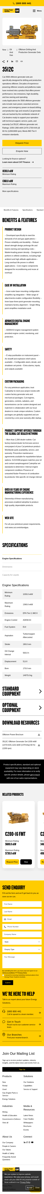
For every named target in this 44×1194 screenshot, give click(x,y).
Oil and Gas (11, 52)
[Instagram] (29, 1142)
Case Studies (28, 1119)
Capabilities (27, 1086)
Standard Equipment (11, 691)
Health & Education (9, 1115)
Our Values (6, 1150)
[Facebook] (27, 1142)
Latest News (28, 1115)
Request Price (12, 862)
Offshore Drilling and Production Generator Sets (30, 51)
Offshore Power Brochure (12, 735)
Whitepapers (28, 1123)
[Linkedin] (24, 1142)
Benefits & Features (11, 210)
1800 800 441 (23, 3)
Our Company (7, 1142)
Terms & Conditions (8, 972)
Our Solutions (28, 1082)
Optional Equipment (11, 708)
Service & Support (30, 1089)
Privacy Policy (22, 972)
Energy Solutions (8, 1099)
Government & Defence (11, 1119)
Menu (39, 11)
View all (5, 1123)
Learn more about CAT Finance (16, 162)
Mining (4, 1112)
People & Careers (9, 1146)
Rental (4, 1086)
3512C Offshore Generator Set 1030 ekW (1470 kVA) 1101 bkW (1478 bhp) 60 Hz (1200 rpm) (19, 745)
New (4, 50)
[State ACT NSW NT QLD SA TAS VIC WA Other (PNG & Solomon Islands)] (22, 942)
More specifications (10, 191)
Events (26, 1130)
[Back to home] (11, 10)
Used (4, 1089)
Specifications (27, 210)
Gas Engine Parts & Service (10, 1094)
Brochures (27, 1126)
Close (37, 1187)
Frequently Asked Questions (9, 1158)
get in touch (35, 775)
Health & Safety (8, 1153)
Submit (7, 983)
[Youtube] (32, 1142)
